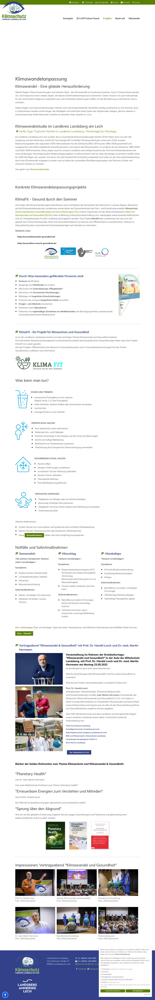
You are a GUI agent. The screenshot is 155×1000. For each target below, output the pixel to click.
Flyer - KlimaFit (24, 633)
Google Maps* (107, 974)
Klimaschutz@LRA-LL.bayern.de (92, 964)
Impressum (147, 994)
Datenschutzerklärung (122, 954)
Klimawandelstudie (39, 169)
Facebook (82, 969)
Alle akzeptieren (138, 991)
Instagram (94, 969)
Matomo (110, 982)
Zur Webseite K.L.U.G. (79, 752)
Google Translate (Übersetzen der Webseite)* (117, 980)
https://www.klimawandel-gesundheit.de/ (36, 236)
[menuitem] (74, 2)
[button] (5, 995)
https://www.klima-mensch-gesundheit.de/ (36, 243)
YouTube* (105, 972)
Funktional (117, 969)
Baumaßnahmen (34, 535)
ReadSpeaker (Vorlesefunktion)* (113, 977)
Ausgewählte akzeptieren (112, 991)
